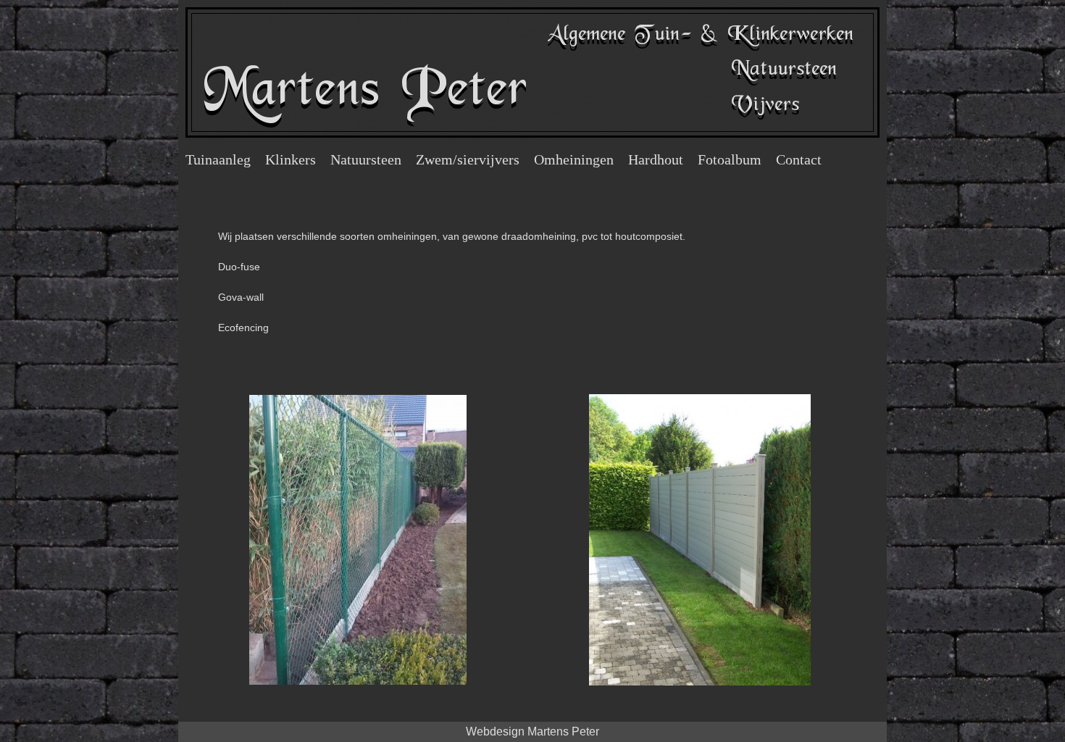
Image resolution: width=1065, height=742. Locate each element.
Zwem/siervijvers (467, 159)
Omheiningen (574, 159)
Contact (799, 159)
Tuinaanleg (218, 159)
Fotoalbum (729, 159)
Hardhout (655, 159)
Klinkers (290, 159)
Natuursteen (365, 159)
